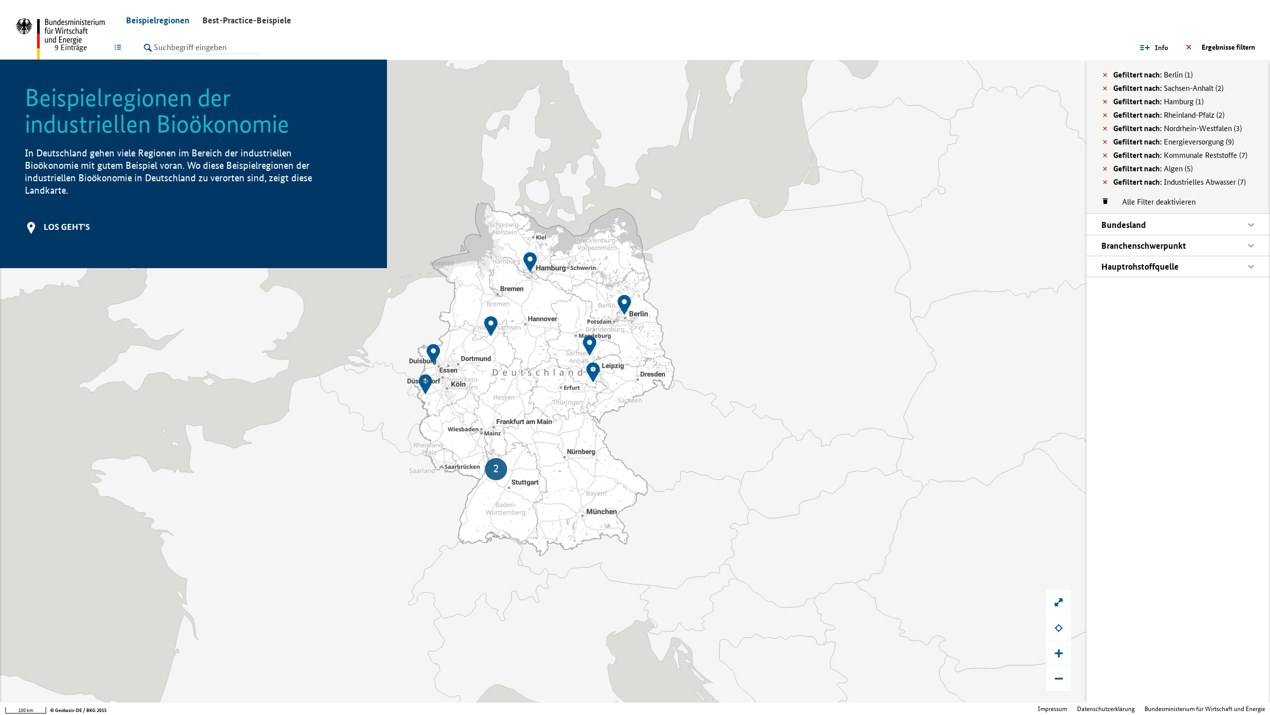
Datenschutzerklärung (1106, 709)
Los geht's (67, 226)
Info (1161, 47)
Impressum (1052, 709)
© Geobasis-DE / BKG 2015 (78, 710)
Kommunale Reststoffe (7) (1180, 155)
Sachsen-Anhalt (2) (1168, 88)
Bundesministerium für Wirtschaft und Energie (1204, 709)
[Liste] (120, 47)
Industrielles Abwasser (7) (1179, 182)
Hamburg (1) (1158, 101)
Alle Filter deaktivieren (1154, 202)
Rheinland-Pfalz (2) (1168, 115)
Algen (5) (1153, 168)
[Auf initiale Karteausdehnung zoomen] (1058, 602)
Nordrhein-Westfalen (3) (1177, 128)
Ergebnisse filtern (1228, 47)
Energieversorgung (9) (1173, 141)
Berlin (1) (1153, 74)
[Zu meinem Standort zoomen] (1058, 627)
